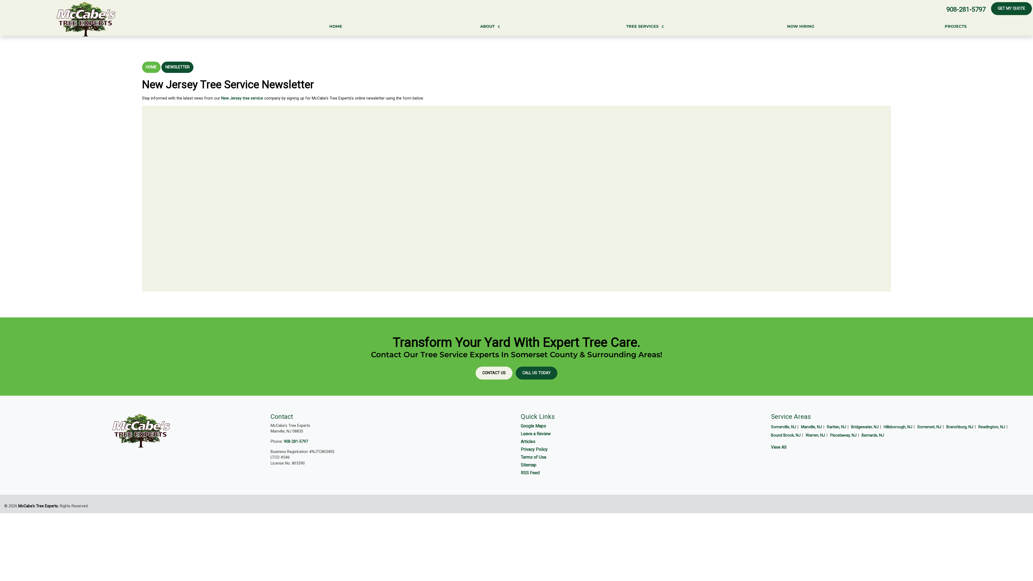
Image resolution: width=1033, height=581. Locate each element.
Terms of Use (533, 457)
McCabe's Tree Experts (38, 506)
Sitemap (528, 464)
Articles (528, 441)
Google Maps (533, 425)
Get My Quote (1011, 8)
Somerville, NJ (783, 427)
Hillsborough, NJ (898, 427)
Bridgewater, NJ (865, 427)
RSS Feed (530, 472)
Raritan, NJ (836, 427)
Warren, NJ (815, 435)
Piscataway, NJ (843, 435)
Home (151, 67)
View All (778, 447)
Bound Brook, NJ (786, 435)
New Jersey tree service (242, 98)
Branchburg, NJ (959, 427)
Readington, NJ (991, 427)
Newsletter (177, 67)
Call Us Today (536, 373)
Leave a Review (536, 433)
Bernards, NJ (873, 435)
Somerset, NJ (929, 427)
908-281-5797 (966, 9)
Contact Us (494, 373)
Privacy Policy (534, 449)
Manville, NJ (811, 427)
